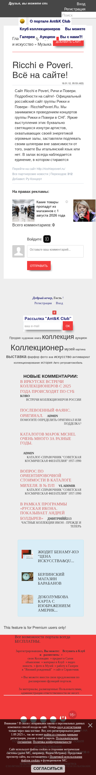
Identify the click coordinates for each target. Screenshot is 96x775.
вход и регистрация (69, 727)
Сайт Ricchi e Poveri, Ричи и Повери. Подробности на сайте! (45, 93)
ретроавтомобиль (71, 362)
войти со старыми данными (61, 734)
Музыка (44, 44)
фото (44, 357)
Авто (56, 362)
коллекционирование (27, 362)
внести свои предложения (57, 677)
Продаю (15, 338)
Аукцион (47, 36)
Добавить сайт (68, 41)
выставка (16, 356)
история (46, 362)
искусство (62, 356)
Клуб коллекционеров (40, 28)
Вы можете (75, 28)
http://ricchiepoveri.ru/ (51, 168)
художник (27, 338)
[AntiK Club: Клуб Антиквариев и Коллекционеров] (22, 21)
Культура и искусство (31, 41)
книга (37, 338)
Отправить (39, 265)
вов (51, 357)
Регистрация (75, 8)
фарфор (33, 357)
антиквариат (81, 357)
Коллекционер (37, 347)
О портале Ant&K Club (50, 21)
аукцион (81, 337)
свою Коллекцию (38, 658)
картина (80, 349)
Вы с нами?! (71, 36)
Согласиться (48, 769)
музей (69, 348)
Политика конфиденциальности (52, 742)
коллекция (58, 336)
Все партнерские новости (30, 174)
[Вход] (47, 239)
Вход (82, 3)
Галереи (27, 36)
